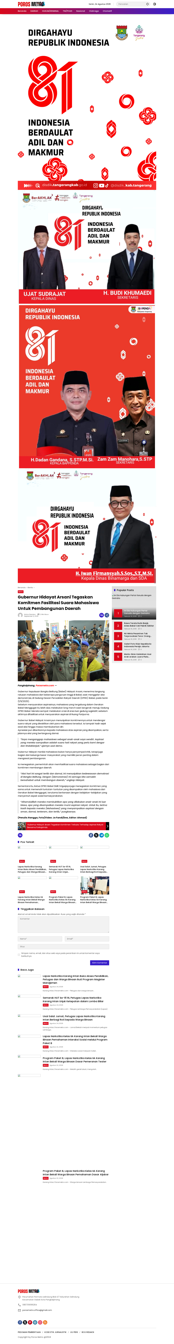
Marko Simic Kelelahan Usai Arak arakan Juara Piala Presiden (137, 655)
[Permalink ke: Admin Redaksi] (21, 615)
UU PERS (74, 1332)
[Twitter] (96, 835)
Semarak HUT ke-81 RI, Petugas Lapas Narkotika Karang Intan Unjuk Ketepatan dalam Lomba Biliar (61, 869)
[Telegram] (101, 835)
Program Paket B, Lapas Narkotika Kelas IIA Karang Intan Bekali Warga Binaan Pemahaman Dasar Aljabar (93, 900)
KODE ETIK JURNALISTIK (55, 1332)
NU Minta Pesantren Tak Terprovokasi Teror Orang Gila (137, 635)
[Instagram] (40, 1322)
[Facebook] (91, 835)
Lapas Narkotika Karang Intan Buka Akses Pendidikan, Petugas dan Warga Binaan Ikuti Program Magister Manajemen (32, 869)
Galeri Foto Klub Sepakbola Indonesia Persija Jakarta (137, 645)
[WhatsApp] (107, 835)
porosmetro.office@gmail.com (37, 1310)
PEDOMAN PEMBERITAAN (29, 1332)
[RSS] (45, 1322)
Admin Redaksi (30, 614)
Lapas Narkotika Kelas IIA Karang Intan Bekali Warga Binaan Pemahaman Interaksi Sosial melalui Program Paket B (31, 900)
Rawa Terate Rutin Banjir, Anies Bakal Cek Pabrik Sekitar (139, 624)
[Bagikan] (107, 615)
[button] (147, 4)
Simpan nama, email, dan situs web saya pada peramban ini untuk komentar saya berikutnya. (60, 954)
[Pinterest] (30, 1322)
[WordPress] (35, 1322)
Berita (20, 592)
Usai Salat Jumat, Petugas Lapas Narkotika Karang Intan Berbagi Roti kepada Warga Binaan (93, 869)
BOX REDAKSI (88, 1332)
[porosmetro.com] (31, 4)
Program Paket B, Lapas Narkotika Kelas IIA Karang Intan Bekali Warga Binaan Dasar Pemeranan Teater (62, 900)
